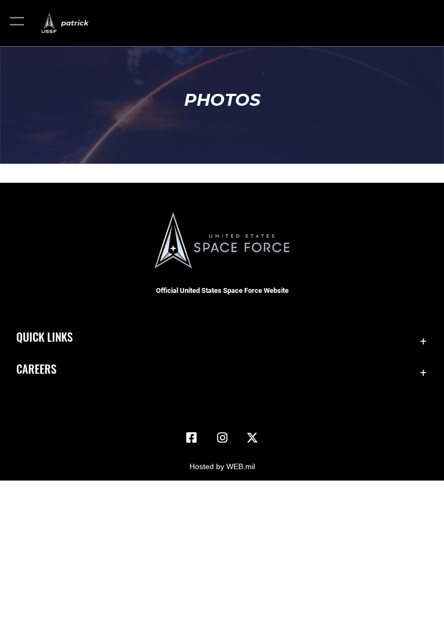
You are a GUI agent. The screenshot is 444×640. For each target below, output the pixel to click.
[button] (17, 23)
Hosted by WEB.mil (222, 466)
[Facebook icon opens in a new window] (192, 438)
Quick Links (44, 336)
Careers (36, 368)
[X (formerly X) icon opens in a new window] (252, 438)
